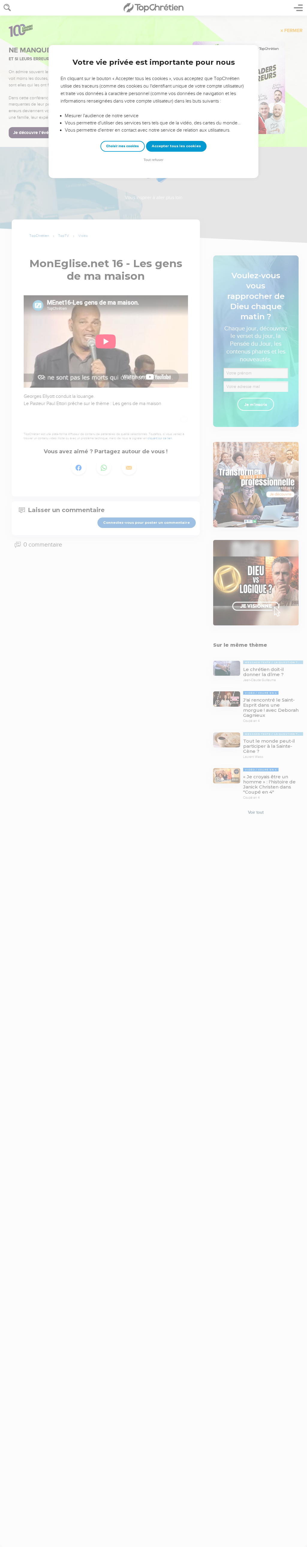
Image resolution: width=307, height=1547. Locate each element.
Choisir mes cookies (122, 146)
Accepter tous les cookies (176, 146)
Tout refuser (153, 160)
